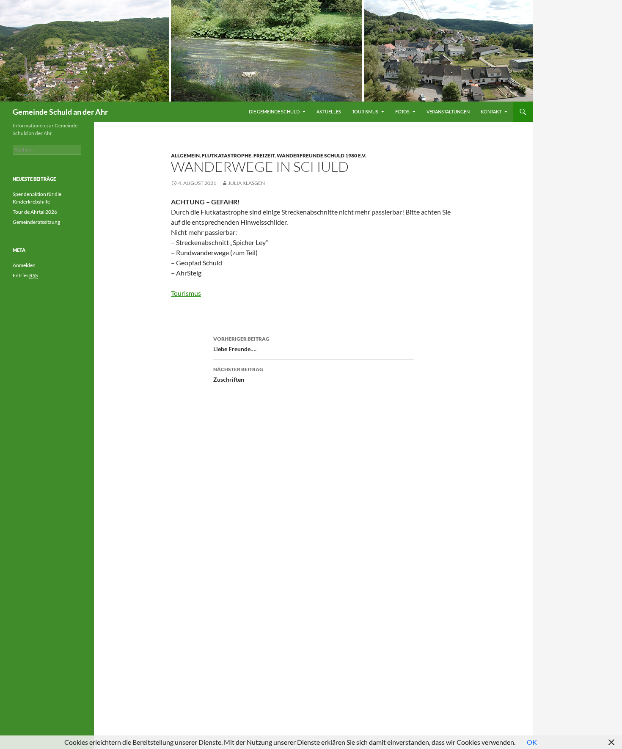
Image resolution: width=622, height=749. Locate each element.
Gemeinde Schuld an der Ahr (60, 111)
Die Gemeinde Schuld (274, 111)
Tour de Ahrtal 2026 (35, 212)
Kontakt (491, 111)
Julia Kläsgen (246, 183)
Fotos (402, 111)
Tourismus (365, 111)
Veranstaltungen (448, 111)
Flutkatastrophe (226, 155)
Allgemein (185, 155)
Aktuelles (329, 111)
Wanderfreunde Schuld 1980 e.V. (321, 155)
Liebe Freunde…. (241, 344)
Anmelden (24, 265)
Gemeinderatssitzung (37, 222)
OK (532, 742)
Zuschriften (238, 374)
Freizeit (264, 155)
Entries (25, 275)
